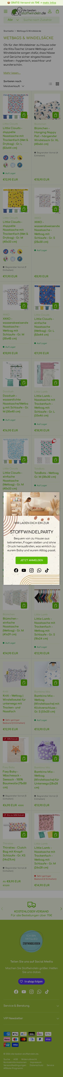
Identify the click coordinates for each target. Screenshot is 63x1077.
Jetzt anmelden (31, 560)
